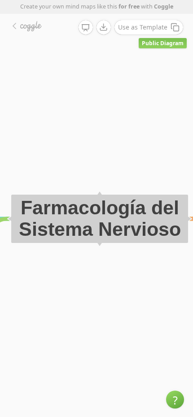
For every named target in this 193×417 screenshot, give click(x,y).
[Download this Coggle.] (103, 27)
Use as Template (142, 27)
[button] (175, 399)
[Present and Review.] (86, 28)
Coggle (163, 6)
